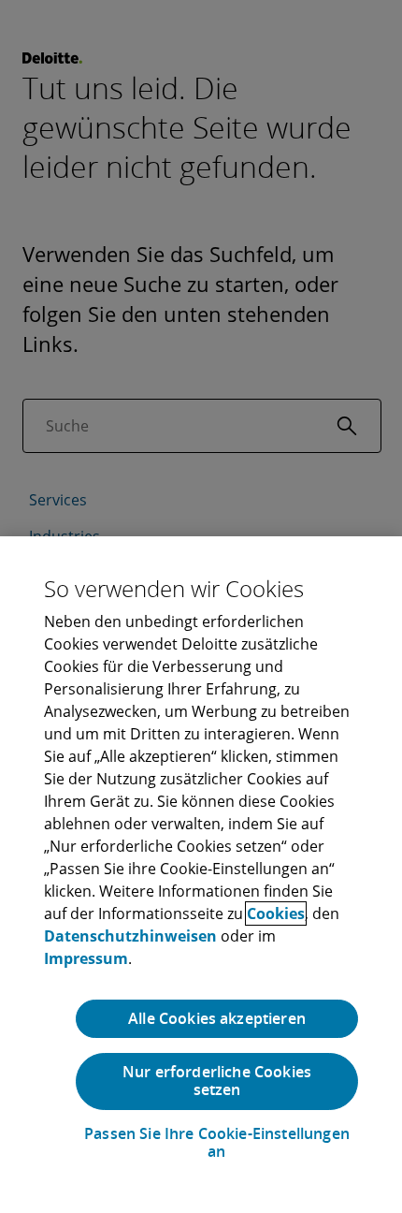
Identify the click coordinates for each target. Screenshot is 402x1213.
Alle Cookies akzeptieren (217, 1018)
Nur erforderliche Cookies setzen (216, 1080)
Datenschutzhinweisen (130, 936)
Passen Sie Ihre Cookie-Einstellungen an (217, 1143)
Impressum (86, 958)
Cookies (276, 913)
